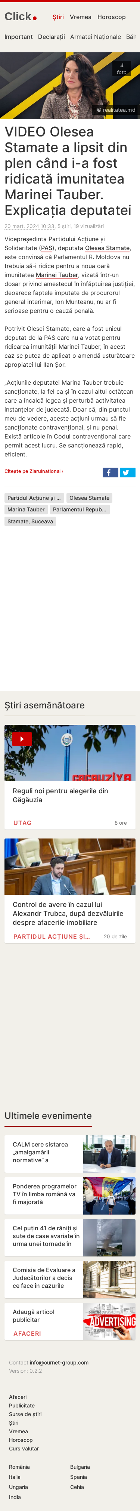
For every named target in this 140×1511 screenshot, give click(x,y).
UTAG (22, 823)
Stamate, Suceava (30, 521)
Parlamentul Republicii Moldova (81, 509)
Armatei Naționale (95, 36)
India (15, 1497)
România (19, 1467)
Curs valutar (24, 1448)
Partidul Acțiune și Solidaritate (35, 498)
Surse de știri (25, 1414)
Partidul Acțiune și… (51, 936)
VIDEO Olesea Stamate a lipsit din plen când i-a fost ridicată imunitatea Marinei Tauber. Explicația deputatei (67, 170)
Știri (58, 17)
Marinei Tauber (57, 274)
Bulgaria (80, 1467)
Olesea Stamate (107, 248)
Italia (15, 1477)
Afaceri (27, 1333)
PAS (46, 248)
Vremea (80, 17)
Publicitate (22, 1405)
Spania (78, 1477)
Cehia (77, 1487)
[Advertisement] (70, 603)
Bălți (132, 36)
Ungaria (18, 1487)
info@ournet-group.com (59, 1362)
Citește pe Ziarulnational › (33, 471)
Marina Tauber (26, 509)
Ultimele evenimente (48, 1115)
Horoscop (111, 17)
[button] (110, 472)
